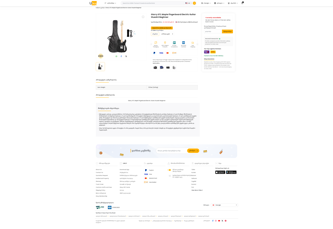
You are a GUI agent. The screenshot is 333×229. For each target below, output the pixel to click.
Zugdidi (193, 181)
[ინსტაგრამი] (215, 221)
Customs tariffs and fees (104, 187)
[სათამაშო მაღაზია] (231, 173)
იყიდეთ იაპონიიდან (134, 216)
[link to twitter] (126, 56)
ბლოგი (122, 190)
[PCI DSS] (100, 207)
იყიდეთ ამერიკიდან (101, 216)
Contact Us (99, 172)
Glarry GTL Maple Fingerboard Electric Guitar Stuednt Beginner (123, 8)
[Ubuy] (93, 3)
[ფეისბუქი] (213, 221)
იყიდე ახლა (156, 63)
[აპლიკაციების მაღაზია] (220, 173)
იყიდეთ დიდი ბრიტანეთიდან (118, 216)
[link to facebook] (121, 56)
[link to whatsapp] (116, 56)
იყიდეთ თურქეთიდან (190, 216)
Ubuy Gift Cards (125, 187)
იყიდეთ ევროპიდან (203, 216)
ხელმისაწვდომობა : (156, 22)
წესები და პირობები (144, 221)
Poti (192, 187)
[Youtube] (219, 221)
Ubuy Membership (101, 196)
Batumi (193, 175)
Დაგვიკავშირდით (189, 221)
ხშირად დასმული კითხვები (127, 181)
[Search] (194, 3)
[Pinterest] (225, 221)
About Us (99, 169)
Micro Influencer (101, 193)
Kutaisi (193, 172)
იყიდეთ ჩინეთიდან (176, 216)
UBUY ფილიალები (125, 193)
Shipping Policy (100, 190)
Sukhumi (194, 178)
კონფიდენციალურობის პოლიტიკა (162, 221)
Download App (124, 169)
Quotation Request (102, 175)
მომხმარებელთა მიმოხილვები (128, 175)
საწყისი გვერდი (100, 8)
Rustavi (193, 184)
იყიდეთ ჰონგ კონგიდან (148, 216)
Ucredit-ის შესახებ (125, 184)
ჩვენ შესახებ (177, 221)
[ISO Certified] (113, 207)
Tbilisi (193, 169)
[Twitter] (222, 221)
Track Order (100, 184)
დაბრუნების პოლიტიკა (126, 178)
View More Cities (196, 190)
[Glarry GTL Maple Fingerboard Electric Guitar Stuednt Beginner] (121, 36)
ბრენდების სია (124, 172)
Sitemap (98, 181)
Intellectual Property (102, 178)
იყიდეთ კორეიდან (163, 216)
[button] (206, 3)
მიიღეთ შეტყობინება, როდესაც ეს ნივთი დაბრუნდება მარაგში (215, 27)
